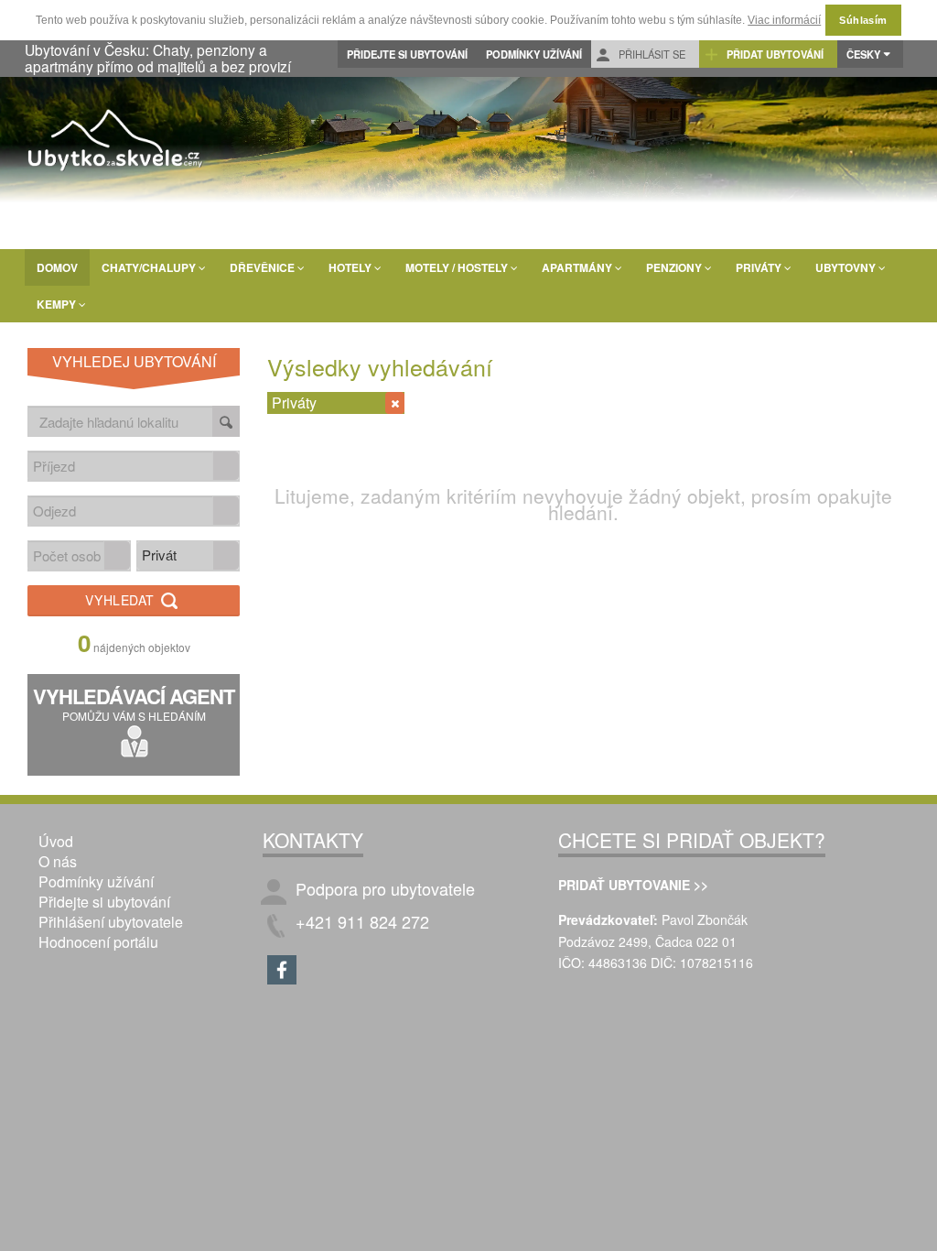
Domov (57, 267)
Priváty (760, 267)
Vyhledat (121, 600)
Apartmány (578, 267)
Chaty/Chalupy (150, 267)
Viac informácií (784, 20)
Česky (863, 54)
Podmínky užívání (534, 54)
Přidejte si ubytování (407, 54)
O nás (57, 861)
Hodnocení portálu (98, 941)
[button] (226, 465)
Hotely (351, 267)
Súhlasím (863, 20)
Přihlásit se (650, 54)
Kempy (58, 304)
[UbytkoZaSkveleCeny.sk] (116, 143)
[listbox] (188, 555)
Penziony (675, 267)
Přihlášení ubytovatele (110, 921)
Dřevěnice (263, 267)
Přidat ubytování (774, 54)
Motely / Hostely (458, 267)
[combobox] (120, 465)
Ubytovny (846, 267)
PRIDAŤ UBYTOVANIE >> (633, 885)
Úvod (55, 841)
